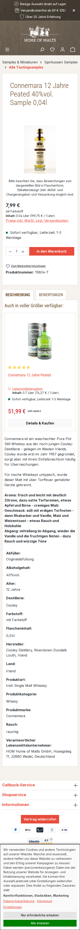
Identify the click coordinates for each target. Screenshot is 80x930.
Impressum (44, 901)
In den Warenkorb (52, 251)
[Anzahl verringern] (10, 251)
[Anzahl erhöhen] (23, 251)
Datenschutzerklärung (18, 901)
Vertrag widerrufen (40, 819)
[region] (40, 150)
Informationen (15, 804)
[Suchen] (42, 49)
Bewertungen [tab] (51, 294)
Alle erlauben (40, 923)
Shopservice (14, 795)
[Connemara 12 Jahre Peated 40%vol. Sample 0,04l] (40, 150)
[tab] (17, 295)
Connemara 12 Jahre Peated (29, 375)
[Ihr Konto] (62, 49)
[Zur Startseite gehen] (40, 33)
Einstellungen (12, 907)
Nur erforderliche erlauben (40, 915)
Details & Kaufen (40, 423)
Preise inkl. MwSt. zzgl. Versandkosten (37, 220)
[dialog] (40, 887)
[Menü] (7, 49)
